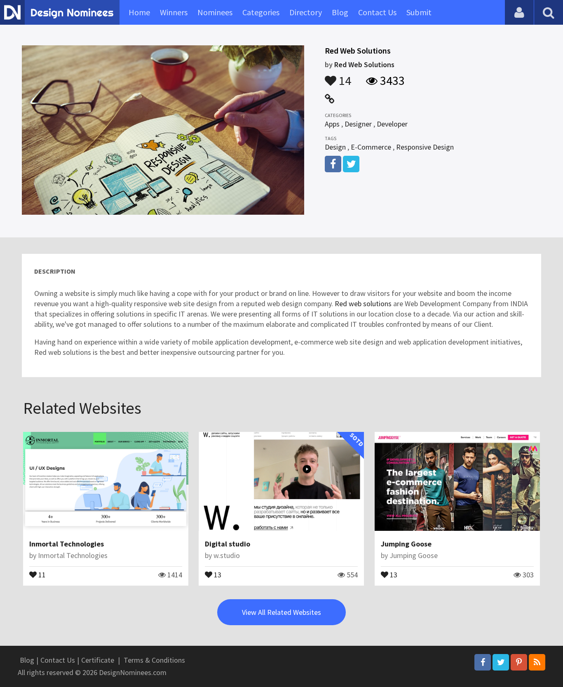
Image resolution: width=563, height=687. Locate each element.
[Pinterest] (519, 662)
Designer (358, 124)
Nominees (214, 12)
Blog (340, 12)
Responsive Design (425, 147)
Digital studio (227, 544)
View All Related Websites (281, 612)
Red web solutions (362, 303)
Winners (174, 12)
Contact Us (377, 12)
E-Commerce (371, 147)
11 (41, 574)
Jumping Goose (406, 544)
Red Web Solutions (364, 64)
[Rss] (537, 662)
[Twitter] (501, 662)
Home (139, 12)
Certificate (97, 660)
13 (216, 574)
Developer (392, 124)
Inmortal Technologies (66, 544)
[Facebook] (482, 662)
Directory (305, 12)
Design (335, 147)
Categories (260, 12)
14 (343, 77)
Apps (332, 124)
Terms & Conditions (154, 660)
